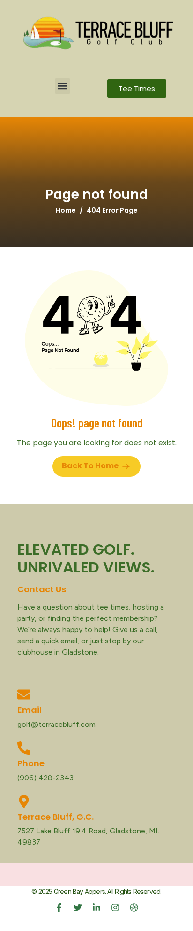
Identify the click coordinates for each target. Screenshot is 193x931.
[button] (62, 86)
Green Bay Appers (79, 891)
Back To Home (91, 465)
